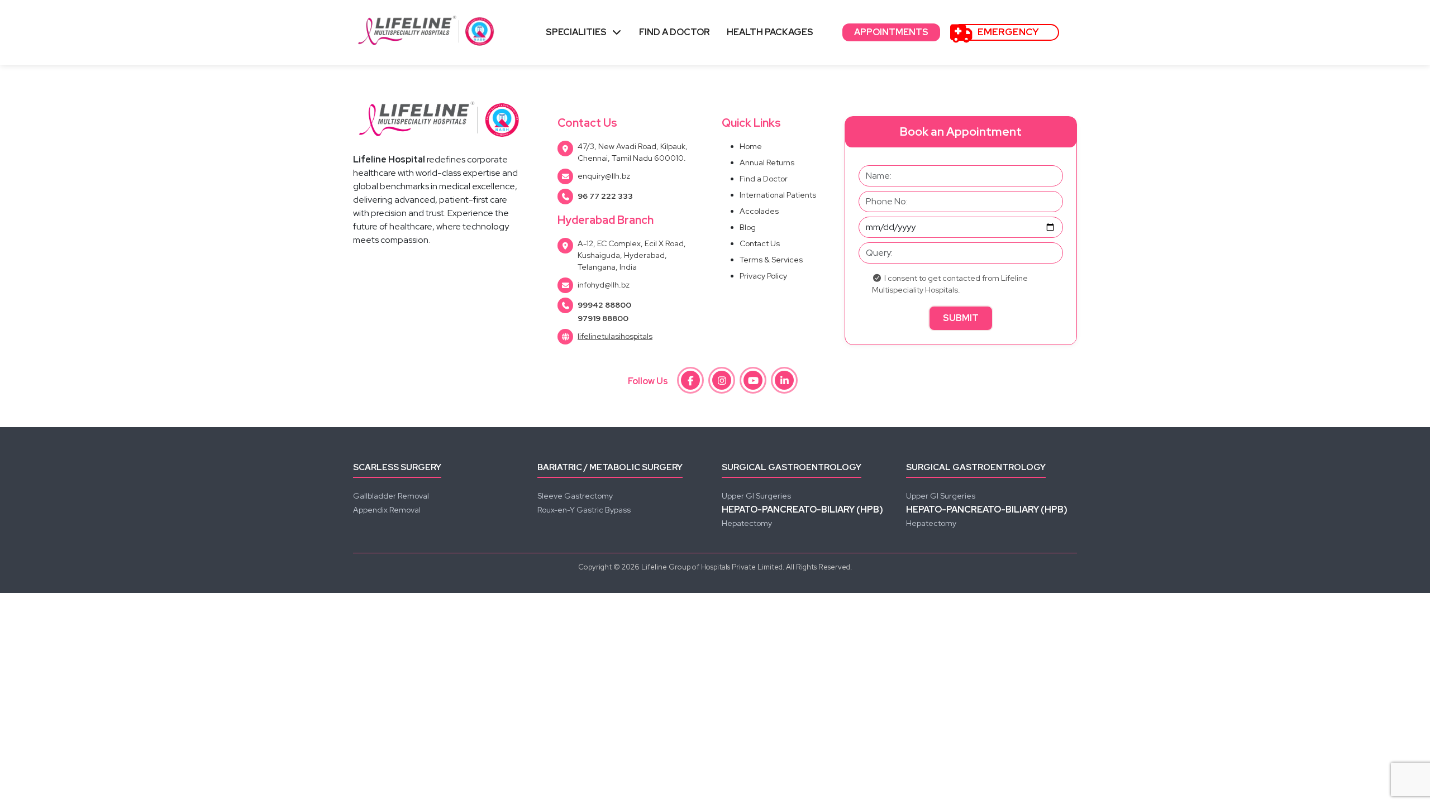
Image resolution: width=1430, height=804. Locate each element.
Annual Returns (767, 162)
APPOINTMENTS (891, 32)
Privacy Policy (763, 276)
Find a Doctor (764, 179)
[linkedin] (784, 380)
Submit (961, 318)
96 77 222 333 (605, 196)
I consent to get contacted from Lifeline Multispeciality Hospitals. (950, 284)
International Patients (778, 195)
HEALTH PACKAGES (770, 32)
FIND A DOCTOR (674, 32)
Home (751, 146)
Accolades (759, 211)
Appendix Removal (387, 510)
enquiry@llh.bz (604, 176)
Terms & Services (771, 260)
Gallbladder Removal (391, 496)
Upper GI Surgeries (756, 496)
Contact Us (760, 243)
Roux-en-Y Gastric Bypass (584, 510)
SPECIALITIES (576, 32)
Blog (748, 227)
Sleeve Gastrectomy (575, 496)
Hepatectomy (747, 523)
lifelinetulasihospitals (615, 336)
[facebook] (690, 380)
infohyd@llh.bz (604, 285)
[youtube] (753, 380)
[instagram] (721, 380)
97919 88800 (603, 318)
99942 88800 (604, 305)
